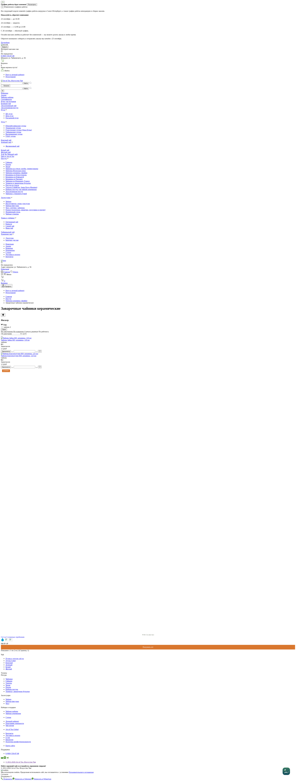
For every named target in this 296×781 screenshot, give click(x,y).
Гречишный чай (12, 222)
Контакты (9, 257)
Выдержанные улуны (14, 134)
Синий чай (10, 226)
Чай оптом (10, 725)
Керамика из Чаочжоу (14, 179)
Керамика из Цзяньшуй (15, 177)
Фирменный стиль (13, 212)
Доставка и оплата (13, 255)
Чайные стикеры (12, 214)
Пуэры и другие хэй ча (15, 659)
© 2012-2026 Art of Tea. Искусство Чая (21, 762)
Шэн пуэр (9, 116)
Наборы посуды (12, 689)
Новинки (9, 248)
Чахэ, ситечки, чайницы (15, 208)
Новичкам (10, 244)
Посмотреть (32, 4)
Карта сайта (10, 746)
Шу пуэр (9, 114)
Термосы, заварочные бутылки (18, 691)
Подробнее (5, 43)
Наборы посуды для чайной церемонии (21, 189)
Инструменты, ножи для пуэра (18, 204)
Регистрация (10, 77)
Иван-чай (9, 228)
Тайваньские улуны (13, 132)
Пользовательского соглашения (81, 772)
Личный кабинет (12, 721)
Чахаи (8, 167)
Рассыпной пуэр (12, 118)
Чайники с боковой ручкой (16, 194)
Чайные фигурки (12, 206)
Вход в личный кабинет (15, 75)
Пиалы (8, 164)
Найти (26, 83)
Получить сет (148, 647)
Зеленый (9, 665)
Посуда (8, 299)
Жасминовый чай (12, 146)
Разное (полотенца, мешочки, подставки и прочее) (25, 210)
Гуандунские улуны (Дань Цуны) (19, 130)
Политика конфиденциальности (18, 742)
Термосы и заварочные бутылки (18, 183)
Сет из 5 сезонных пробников (12, 637)
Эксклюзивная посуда (14, 192)
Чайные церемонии (13, 713)
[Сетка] (2, 336)
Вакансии (9, 740)
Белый (8, 667)
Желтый (9, 669)
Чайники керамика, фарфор (16, 173)
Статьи (8, 252)
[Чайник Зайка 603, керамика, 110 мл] (16, 338)
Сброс (4, 329)
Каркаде (9, 224)
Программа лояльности (15, 723)
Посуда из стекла (12, 185)
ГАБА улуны (11, 136)
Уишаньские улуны (13, 128)
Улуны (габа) (11, 661)
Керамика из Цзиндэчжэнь (16, 175)
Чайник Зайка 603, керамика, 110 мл (15, 340)
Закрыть (5, 47)
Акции (8, 246)
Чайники (9, 679)
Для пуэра (10, 238)
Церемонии (10, 250)
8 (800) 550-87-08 (12, 753)
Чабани (8, 201)
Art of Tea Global (12, 729)
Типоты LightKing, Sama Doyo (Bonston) (21, 187)
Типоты (9, 683)
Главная (9, 297)
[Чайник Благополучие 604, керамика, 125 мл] (19, 354)
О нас (8, 738)
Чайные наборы (12, 711)
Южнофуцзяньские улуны (16, 126)
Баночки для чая (12, 240)
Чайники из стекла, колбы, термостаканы (22, 169)
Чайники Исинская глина (16, 171)
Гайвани (9, 162)
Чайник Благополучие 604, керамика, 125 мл (18, 356)
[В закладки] (40, 351)
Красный (9, 663)
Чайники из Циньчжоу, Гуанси (18, 181)
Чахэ (7, 703)
